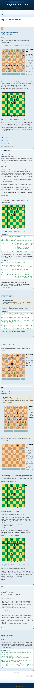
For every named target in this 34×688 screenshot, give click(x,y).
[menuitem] (3, 12)
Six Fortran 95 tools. (5, 140)
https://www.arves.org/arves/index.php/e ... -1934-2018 (15, 45)
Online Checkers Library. (6, 143)
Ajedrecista (7, 300)
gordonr (6, 397)
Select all (7, 234)
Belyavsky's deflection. (10, 19)
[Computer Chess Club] (17, 5)
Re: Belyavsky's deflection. (7, 154)
